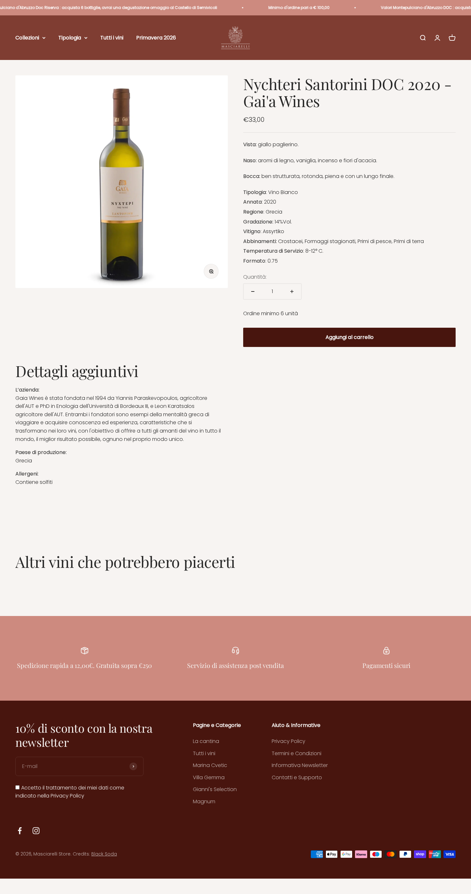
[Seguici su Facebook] (19, 830)
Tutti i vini (111, 37)
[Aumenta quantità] (292, 291)
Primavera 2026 (156, 37)
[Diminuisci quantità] (253, 291)
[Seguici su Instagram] (36, 830)
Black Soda (104, 854)
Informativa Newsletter (300, 765)
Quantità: (255, 277)
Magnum (204, 801)
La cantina (206, 741)
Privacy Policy (67, 795)
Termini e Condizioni (296, 753)
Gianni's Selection (215, 789)
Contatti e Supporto (297, 777)
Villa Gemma (209, 777)
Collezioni (27, 37)
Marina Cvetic (210, 765)
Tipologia (69, 37)
